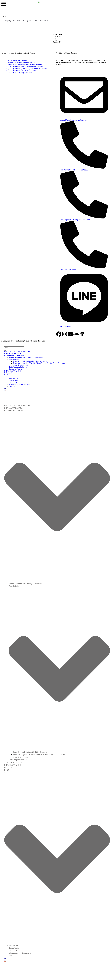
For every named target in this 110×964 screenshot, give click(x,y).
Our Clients (13, 382)
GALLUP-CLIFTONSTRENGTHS (17, 351)
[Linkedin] (82, 334)
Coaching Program (16, 369)
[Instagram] (64, 334)
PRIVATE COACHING (12, 371)
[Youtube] (70, 334)
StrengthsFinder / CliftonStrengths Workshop (26, 357)
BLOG (6, 375)
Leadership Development (18, 365)
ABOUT (7, 377)
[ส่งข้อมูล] (5, 350)
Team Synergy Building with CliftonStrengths (30, 361)
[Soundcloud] (76, 334)
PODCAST (8, 373)
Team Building (14, 359)
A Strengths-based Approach (19, 384)
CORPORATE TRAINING (14, 355)
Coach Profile (14, 381)
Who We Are (13, 379)
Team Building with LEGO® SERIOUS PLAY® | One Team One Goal (39, 363)
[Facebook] (58, 334)
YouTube (12, 386)
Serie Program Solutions (18, 367)
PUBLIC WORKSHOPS (13, 353)
